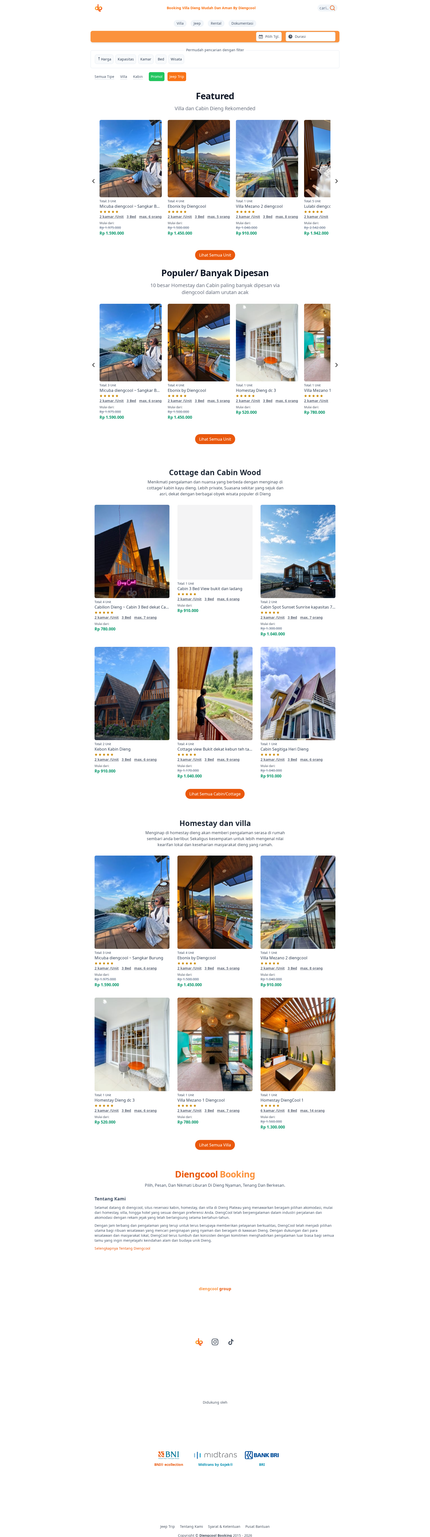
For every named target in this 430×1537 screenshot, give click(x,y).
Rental (216, 23)
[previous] (94, 181)
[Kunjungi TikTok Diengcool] (231, 1342)
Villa (180, 23)
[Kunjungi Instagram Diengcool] (215, 1342)
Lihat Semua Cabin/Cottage (215, 794)
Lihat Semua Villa (215, 1145)
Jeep (197, 23)
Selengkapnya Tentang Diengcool (122, 1248)
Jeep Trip (176, 76)
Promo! (156, 76)
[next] (336, 181)
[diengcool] (99, 8)
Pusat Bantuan (257, 1526)
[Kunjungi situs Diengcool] (199, 1342)
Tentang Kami (191, 1526)
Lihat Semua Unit (215, 255)
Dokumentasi (242, 23)
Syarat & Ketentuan (224, 1526)
